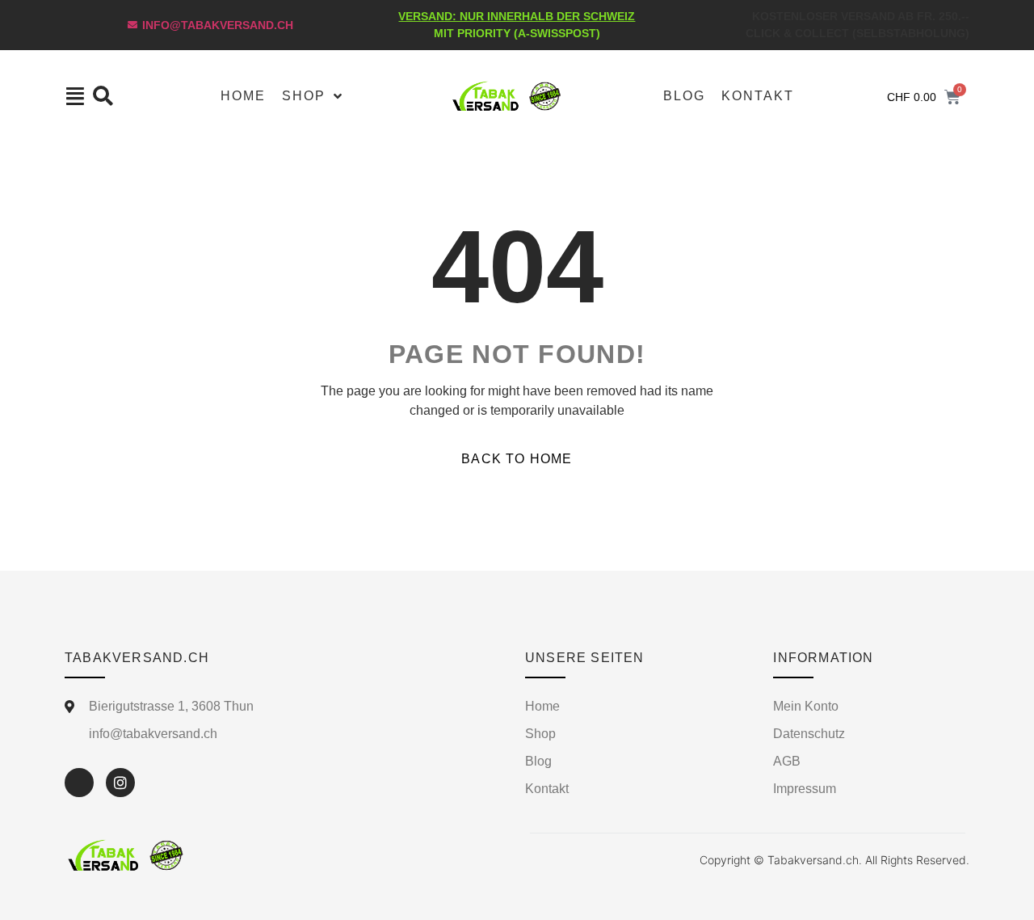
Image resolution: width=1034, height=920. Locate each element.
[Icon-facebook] (79, 782)
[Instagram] (120, 782)
